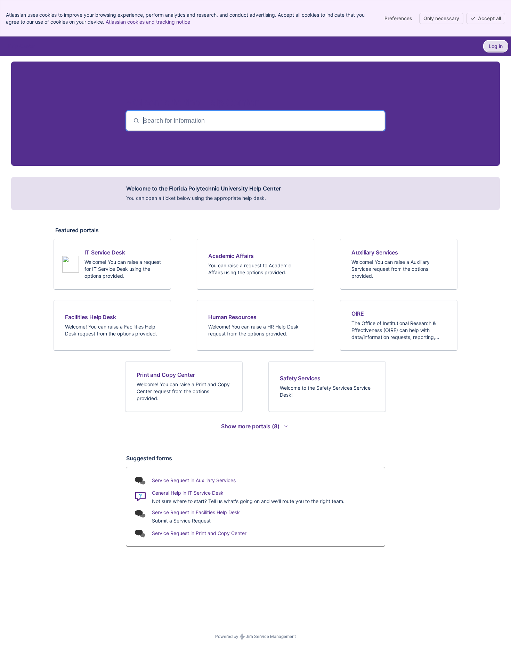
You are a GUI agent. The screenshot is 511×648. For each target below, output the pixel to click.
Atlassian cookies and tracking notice (148, 22)
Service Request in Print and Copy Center (199, 533)
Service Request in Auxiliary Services (194, 480)
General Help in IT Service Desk (188, 493)
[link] (112, 264)
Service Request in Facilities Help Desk (196, 512)
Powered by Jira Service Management (255, 636)
